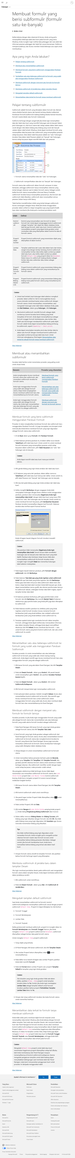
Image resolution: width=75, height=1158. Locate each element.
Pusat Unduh (30, 1090)
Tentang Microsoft (55, 1121)
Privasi (21, 1154)
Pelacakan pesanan (31, 1096)
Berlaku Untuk (18, 31)
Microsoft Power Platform (33, 1133)
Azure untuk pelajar (55, 1109)
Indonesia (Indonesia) (10, 1145)
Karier (52, 1117)
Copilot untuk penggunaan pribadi (10, 1090)
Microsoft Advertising (7, 1133)
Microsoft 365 (5, 1093)
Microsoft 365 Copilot (7, 1136)
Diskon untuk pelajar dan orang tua (59, 1105)
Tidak (55, 1077)
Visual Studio (30, 1139)
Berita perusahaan (55, 1124)
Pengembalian (30, 1093)
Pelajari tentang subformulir (24, 62)
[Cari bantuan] (6, 2)
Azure (3, 1124)
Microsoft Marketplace (32, 1130)
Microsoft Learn (30, 1121)
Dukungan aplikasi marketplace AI (35, 1124)
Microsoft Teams (6, 1139)
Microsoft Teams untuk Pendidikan (59, 1093)
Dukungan (5, 7)
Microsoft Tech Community (33, 1127)
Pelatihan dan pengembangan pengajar (60, 1102)
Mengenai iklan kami (54, 1154)
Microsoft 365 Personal (7, 1099)
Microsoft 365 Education (56, 1096)
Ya (43, 1077)
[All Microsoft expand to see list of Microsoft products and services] (2, 2)
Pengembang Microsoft (32, 1117)
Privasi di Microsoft (55, 1127)
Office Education (54, 1099)
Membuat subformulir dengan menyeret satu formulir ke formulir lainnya (51, 402)
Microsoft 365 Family (7, 1096)
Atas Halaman (17, 345)
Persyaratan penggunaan (31, 1154)
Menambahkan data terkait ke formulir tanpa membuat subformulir (38, 97)
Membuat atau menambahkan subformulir (29, 66)
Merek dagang (43, 1154)
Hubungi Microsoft (12, 1154)
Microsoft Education (55, 1087)
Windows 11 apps (6, 1102)
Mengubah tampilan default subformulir (29, 93)
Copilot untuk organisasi (8, 1087)
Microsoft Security (6, 1121)
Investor (53, 1130)
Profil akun (29, 1087)
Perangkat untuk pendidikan (57, 1090)
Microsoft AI (5, 1117)
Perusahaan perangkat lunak (33, 1136)
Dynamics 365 (5, 1127)
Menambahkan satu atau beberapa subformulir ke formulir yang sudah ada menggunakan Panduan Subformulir (50, 391)
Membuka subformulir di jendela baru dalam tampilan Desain (36, 89)
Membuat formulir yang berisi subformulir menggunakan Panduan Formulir (50, 378)
